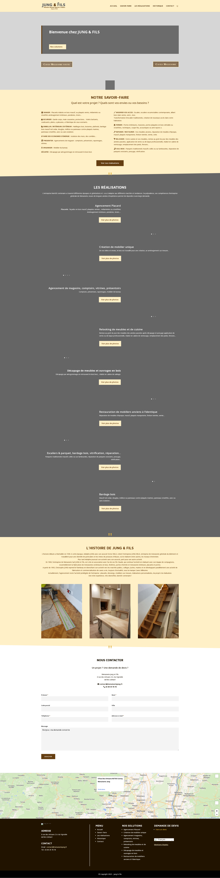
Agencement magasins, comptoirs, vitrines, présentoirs (133, 838)
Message (44, 726)
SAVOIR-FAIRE (126, 6)
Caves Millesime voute (56, 64)
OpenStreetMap (215, 817)
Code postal (45, 705)
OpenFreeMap (208, 817)
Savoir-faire (102, 832)
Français (161, 839)
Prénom (44, 695)
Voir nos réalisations (110, 163)
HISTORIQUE (158, 6)
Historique (101, 838)
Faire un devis (161, 829)
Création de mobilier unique (135, 832)
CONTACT (170, 6)
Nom (114, 695)
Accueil (100, 829)
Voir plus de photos (109, 220)
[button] (110, 794)
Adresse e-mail (118, 716)
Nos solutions (56, 46)
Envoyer (48, 756)
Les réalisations (103, 835)
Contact (100, 841)
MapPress (201, 817)
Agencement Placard (132, 829)
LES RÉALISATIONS (142, 6)
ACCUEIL (113, 6)
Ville (113, 705)
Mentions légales (161, 844)
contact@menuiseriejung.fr (57, 847)
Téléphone (45, 716)
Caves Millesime (165, 64)
